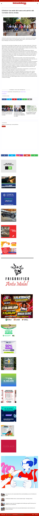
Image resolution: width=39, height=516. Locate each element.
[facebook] (32, 1)
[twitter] (34, 1)
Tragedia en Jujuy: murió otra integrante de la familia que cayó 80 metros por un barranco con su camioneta (20, 504)
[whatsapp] (34, 155)
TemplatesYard (9, 514)
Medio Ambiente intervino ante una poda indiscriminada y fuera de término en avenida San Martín (20, 508)
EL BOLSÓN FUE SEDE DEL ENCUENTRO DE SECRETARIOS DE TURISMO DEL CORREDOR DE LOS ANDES (19, 114)
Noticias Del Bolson (5, 15)
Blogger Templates (21, 514)
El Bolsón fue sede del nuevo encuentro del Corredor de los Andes (7, 113)
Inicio (2, 7)
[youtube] (27, 155)
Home (33, 514)
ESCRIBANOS (4, 93)
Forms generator (5, 91)
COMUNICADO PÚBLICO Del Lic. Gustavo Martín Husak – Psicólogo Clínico (18, 498)
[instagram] (36, 1)
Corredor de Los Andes (7, 7)
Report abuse (23, 91)
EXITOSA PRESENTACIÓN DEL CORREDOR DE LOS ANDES (31, 113)
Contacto (36, 514)
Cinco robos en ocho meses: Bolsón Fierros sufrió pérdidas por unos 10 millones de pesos (20, 494)
